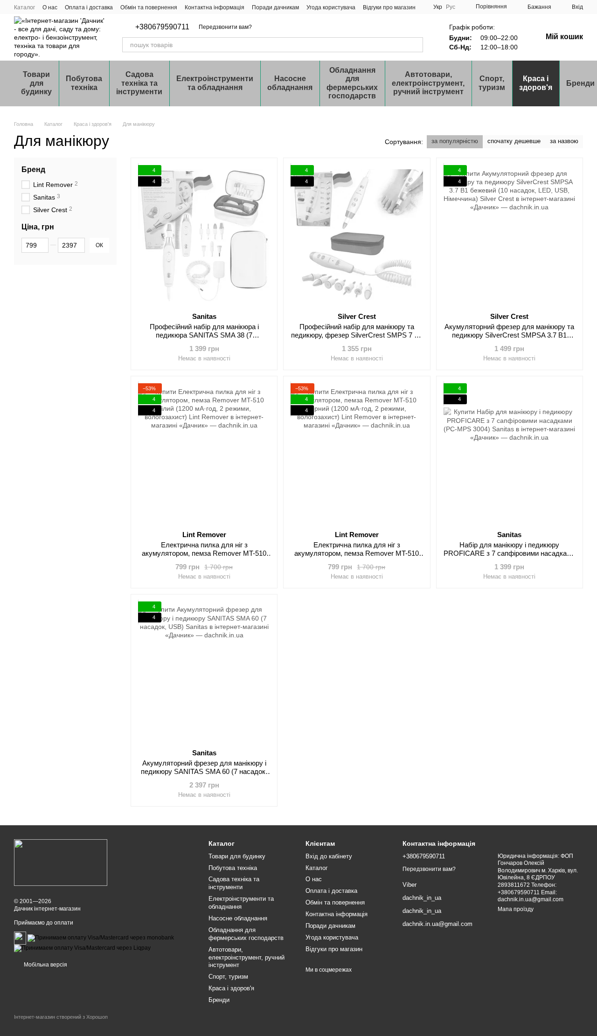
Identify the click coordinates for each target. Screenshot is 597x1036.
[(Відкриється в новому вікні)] (20, 937)
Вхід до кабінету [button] (328, 856)
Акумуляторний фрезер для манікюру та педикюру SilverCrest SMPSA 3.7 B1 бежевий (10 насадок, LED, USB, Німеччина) (509, 339)
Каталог (24, 7)
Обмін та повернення (148, 7)
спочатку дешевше (514, 141)
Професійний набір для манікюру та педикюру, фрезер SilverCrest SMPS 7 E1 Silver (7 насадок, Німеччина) (357, 335)
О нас (49, 7)
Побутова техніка (84, 83)
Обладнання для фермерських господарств (352, 83)
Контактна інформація (214, 7)
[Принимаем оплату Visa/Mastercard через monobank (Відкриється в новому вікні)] (101, 937)
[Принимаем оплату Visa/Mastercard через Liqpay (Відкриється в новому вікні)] (82, 948)
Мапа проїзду (516, 909)
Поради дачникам (275, 7)
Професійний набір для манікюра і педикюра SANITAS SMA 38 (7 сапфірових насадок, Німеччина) (204, 335)
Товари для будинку (36, 83)
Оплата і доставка (89, 7)
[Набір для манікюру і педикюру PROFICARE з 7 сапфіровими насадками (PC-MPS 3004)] (510, 453)
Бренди (218, 999)
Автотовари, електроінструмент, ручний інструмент (428, 83)
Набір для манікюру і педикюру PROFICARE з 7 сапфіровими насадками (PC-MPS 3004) (509, 553)
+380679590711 (162, 27)
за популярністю (454, 141)
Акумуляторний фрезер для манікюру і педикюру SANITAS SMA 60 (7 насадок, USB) (204, 771)
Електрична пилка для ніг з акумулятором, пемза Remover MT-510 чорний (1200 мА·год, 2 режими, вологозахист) (356, 557)
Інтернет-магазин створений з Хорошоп (61, 1017)
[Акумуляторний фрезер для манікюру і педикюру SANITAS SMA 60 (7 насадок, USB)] (204, 671)
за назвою (564, 141)
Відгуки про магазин (389, 7)
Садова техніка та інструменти (139, 83)
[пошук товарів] (415, 44)
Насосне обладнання (289, 83)
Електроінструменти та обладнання (214, 83)
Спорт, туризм (492, 83)
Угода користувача (330, 7)
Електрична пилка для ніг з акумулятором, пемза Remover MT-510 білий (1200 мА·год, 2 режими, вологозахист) (204, 557)
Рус (450, 7)
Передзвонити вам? (225, 27)
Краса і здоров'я (535, 83)
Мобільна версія (44, 964)
